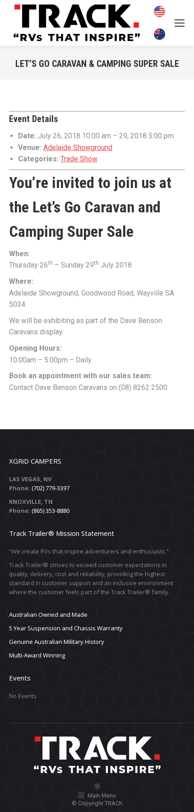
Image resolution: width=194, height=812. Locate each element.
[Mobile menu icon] (179, 23)
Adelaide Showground (77, 147)
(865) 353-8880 (50, 511)
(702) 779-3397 (50, 488)
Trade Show (78, 159)
